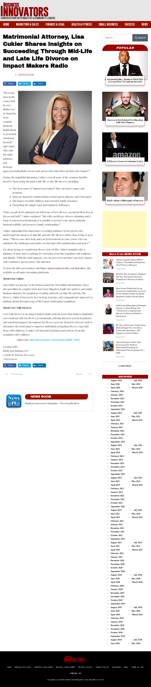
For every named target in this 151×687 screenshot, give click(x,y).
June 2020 (115, 578)
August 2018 (116, 640)
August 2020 (116, 575)
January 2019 (117, 622)
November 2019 (117, 596)
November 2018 (117, 629)
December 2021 (117, 528)
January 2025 (117, 427)
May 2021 (136, 546)
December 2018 (117, 625)
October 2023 (117, 470)
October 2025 (117, 406)
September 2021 (118, 539)
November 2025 (117, 402)
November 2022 (117, 499)
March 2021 (137, 550)
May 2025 (136, 416)
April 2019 (115, 615)
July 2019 (138, 607)
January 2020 (117, 589)
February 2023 (117, 488)
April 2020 (115, 582)
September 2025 (118, 409)
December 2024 (117, 431)
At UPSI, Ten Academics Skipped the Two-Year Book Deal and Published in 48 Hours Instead (131, 276)
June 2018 (115, 643)
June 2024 (115, 449)
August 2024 (116, 445)
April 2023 (115, 485)
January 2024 (117, 460)
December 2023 (117, 463)
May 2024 (136, 449)
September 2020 (118, 571)
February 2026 (117, 391)
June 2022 (115, 514)
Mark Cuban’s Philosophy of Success (125, 190)
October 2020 (117, 568)
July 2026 (138, 380)
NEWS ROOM (26, 74)
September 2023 (118, 474)
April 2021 (115, 550)
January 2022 (117, 524)
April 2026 (115, 388)
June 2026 (115, 384)
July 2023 (138, 478)
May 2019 (136, 611)
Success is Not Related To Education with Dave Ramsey (125, 110)
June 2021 (115, 546)
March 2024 (137, 452)
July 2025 (138, 413)
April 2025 (115, 420)
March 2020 (137, 582)
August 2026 (116, 380)
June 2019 (115, 611)
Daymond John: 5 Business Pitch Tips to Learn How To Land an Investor (125, 70)
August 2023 (116, 478)
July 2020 (138, 575)
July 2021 (138, 542)
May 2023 (136, 481)
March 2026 (137, 388)
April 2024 (115, 452)
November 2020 (117, 564)
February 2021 (117, 553)
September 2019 (118, 604)
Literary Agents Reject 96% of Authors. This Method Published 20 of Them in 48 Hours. (130, 262)
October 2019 (117, 600)
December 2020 (117, 560)
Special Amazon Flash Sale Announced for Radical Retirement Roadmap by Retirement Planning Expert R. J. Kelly (130, 347)
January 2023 (117, 492)
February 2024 (117, 456)
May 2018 (136, 643)
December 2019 (117, 593)
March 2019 (137, 615)
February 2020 (117, 586)
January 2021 (117, 557)
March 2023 (137, 485)
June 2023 (115, 481)
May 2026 (136, 384)
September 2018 (118, 636)
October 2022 (117, 503)
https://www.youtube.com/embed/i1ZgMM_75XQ (54, 340)
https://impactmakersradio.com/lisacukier (62, 268)
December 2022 (117, 496)
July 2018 (138, 640)
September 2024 (118, 442)
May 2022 (136, 514)
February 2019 (117, 618)
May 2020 (136, 578)
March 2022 (137, 517)
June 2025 (115, 416)
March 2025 (137, 420)
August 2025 (116, 413)
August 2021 (116, 542)
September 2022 (118, 506)
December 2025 (117, 398)
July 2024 (138, 445)
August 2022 (116, 510)
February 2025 (117, 424)
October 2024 (117, 438)
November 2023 (117, 467)
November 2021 (117, 532)
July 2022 (138, 510)
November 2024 (117, 434)
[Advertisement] (124, 229)
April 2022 (115, 517)
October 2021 (117, 535)
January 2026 (117, 395)
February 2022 (117, 521)
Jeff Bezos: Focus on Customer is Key (125, 150)
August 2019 (116, 607)
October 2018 (117, 632)
